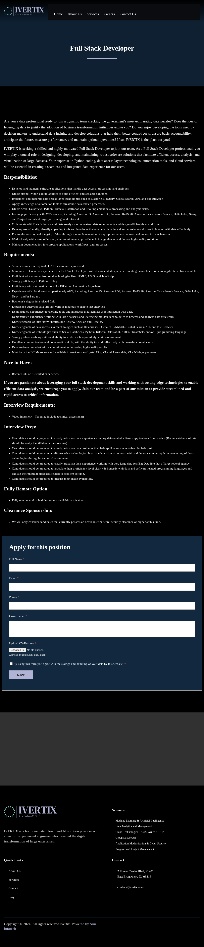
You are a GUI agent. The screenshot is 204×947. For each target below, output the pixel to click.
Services (93, 14)
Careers (109, 14)
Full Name (17, 559)
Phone (14, 597)
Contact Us (128, 14)
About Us (75, 14)
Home (58, 14)
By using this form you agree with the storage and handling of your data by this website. (70, 663)
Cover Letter (18, 616)
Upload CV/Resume (22, 643)
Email (14, 578)
